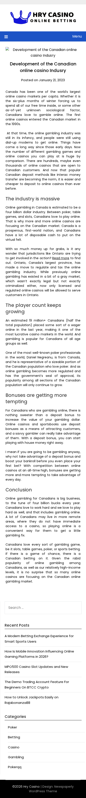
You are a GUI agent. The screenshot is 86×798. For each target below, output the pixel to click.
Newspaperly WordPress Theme (51, 788)
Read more (60, 258)
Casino (13, 747)
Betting (14, 737)
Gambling (16, 757)
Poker (12, 727)
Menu (77, 36)
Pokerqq (14, 767)
